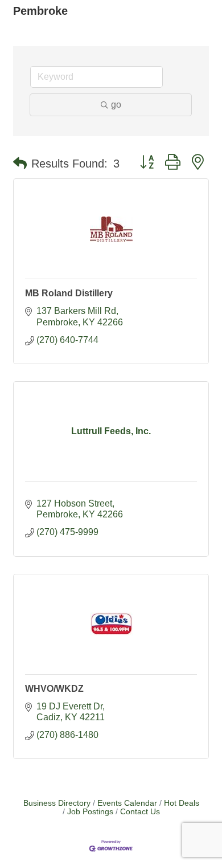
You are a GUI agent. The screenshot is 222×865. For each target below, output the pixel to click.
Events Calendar (127, 803)
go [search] (116, 104)
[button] (20, 163)
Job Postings (90, 811)
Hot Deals (181, 803)
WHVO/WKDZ (54, 688)
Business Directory (57, 803)
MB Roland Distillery (69, 293)
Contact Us (140, 811)
